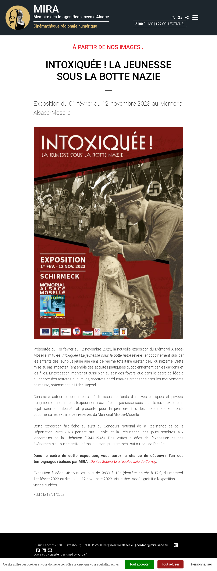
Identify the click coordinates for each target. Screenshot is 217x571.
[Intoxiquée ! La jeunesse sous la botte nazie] (108, 233)
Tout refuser (170, 564)
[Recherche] (173, 17)
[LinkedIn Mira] (44, 550)
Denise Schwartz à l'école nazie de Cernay (123, 461)
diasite (54, 554)
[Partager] (187, 17)
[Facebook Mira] (38, 550)
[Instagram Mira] (176, 545)
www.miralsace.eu (122, 545)
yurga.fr (82, 554)
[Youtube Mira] (50, 550)
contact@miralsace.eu (152, 545)
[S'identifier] (180, 17)
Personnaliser (201, 564)
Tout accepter (139, 564)
